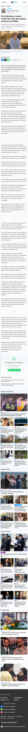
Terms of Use (11, 716)
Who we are (3, 716)
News (2, 6)
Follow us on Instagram (9, 712)
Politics (8, 6)
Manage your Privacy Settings (9, 722)
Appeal (16, 700)
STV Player (4, 697)
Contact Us (3, 718)
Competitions (18, 697)
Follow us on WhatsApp (9, 709)
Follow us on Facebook (9, 706)
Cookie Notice (10, 718)
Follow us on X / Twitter (9, 703)
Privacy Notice (18, 716)
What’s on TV (5, 700)
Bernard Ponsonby (13, 11)
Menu (5, 2)
